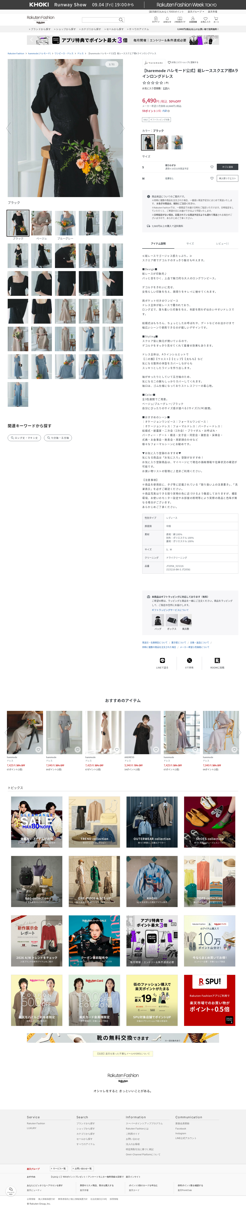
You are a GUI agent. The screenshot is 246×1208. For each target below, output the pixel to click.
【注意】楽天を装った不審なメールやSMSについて (123, 1053)
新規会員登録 (182, 1123)
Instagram (180, 1133)
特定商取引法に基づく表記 (140, 1149)
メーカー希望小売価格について (194, 647)
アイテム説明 (158, 243)
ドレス (80, 53)
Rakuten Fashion (16, 53)
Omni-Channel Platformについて (143, 1154)
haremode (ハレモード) (39, 53)
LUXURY (31, 1128)
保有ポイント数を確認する (190, 1185)
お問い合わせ (133, 1138)
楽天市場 (212, 11)
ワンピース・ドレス (64, 53)
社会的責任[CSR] (99, 1199)
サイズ (190, 243)
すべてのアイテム (85, 1144)
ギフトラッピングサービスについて (170, 610)
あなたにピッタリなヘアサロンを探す (45, 1185)
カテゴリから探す (85, 1133)
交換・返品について (199, 642)
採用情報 (114, 1199)
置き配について (178, 642)
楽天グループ (195, 11)
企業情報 (31, 1199)
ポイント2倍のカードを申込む (143, 1185)
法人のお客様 (133, 1144)
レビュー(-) (222, 243)
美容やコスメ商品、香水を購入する (97, 1185)
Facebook (180, 1128)
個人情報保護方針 (46, 1199)
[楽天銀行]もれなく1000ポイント (166, 11)
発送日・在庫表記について (155, 642)
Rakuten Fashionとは (137, 1128)
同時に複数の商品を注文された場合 (159, 647)
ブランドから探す (85, 1123)
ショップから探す (85, 1128)
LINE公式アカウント (186, 1138)
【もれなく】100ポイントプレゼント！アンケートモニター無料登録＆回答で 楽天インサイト (95, 1176)
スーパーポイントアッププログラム (144, 1123)
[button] (65, 128)
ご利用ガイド (133, 1133)
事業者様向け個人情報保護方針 (73, 1199)
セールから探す (84, 1138)
